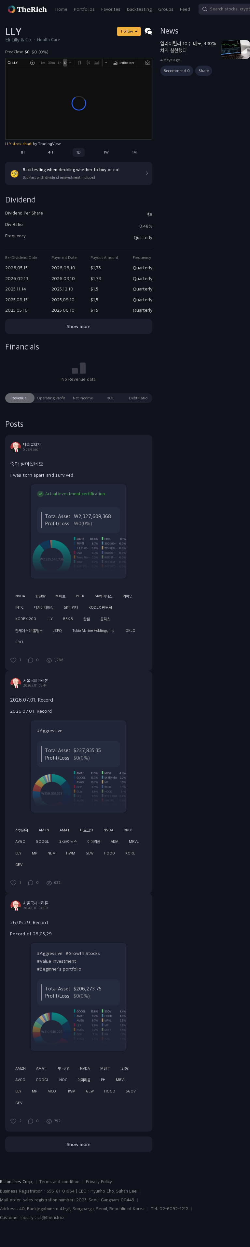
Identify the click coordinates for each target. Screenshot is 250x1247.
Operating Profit (51, 398)
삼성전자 (21, 830)
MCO (52, 1091)
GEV (18, 864)
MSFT (105, 1068)
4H (50, 152)
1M (134, 152)
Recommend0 (177, 70)
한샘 (86, 618)
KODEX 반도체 (100, 607)
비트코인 (86, 830)
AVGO (20, 841)
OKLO (130, 630)
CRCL (19, 642)
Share (204, 70)
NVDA (20, 596)
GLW (89, 853)
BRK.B (68, 618)
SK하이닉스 (103, 596)
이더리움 (93, 841)
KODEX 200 (25, 618)
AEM (114, 841)
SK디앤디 (71, 607)
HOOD (109, 853)
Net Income (83, 398)
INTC (19, 607)
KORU (130, 853)
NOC (63, 1079)
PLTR (80, 596)
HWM (70, 853)
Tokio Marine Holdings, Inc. (93, 630)
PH (103, 1079)
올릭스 (105, 618)
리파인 (127, 596)
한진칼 (40, 596)
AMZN (44, 830)
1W (106, 152)
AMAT (65, 830)
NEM (52, 853)
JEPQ (57, 630)
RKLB (128, 830)
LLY (50, 618)
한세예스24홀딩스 (29, 630)
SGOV (131, 1091)
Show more (78, 326)
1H (23, 152)
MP (34, 853)
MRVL (134, 841)
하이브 (60, 596)
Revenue (19, 398)
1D (78, 152)
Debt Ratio (138, 398)
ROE (111, 398)
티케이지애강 (43, 607)
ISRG (124, 1068)
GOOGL (42, 841)
